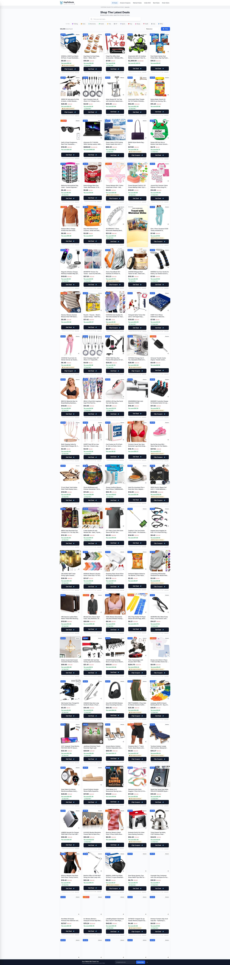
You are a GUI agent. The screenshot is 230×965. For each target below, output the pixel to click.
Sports (123, 24)
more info (127, 7)
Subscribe (140, 962)
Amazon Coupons (125, 3)
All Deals (114, 3)
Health (146, 24)
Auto (154, 24)
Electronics (93, 24)
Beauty (138, 24)
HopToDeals (69, 2)
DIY (116, 24)
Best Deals (156, 3)
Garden (102, 24)
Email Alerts (165, 3)
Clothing (76, 24)
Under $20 (147, 3)
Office (161, 24)
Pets (110, 24)
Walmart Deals (137, 3)
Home (83, 24)
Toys (131, 24)
